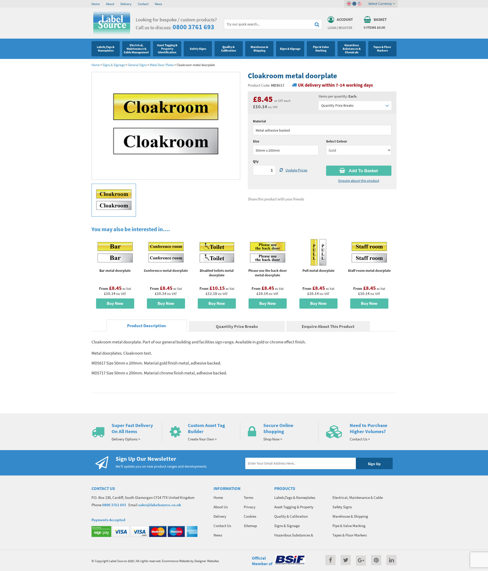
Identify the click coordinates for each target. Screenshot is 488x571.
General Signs (137, 65)
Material (259, 121)
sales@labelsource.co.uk (159, 504)
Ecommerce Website (176, 561)
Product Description (146, 325)
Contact (143, 4)
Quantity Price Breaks (337, 105)
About (110, 4)
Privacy (249, 506)
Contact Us (222, 525)
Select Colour (336, 141)
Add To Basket (363, 170)
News (158, 4)
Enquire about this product (358, 180)
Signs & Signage (114, 65)
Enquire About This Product (328, 326)
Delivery (125, 4)
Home (96, 4)
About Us (221, 506)
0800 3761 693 (193, 27)
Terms (248, 497)
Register (345, 28)
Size (256, 141)
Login (332, 28)
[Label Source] (112, 33)
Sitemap (250, 525)
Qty (255, 161)
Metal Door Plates (162, 65)
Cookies (250, 516)
